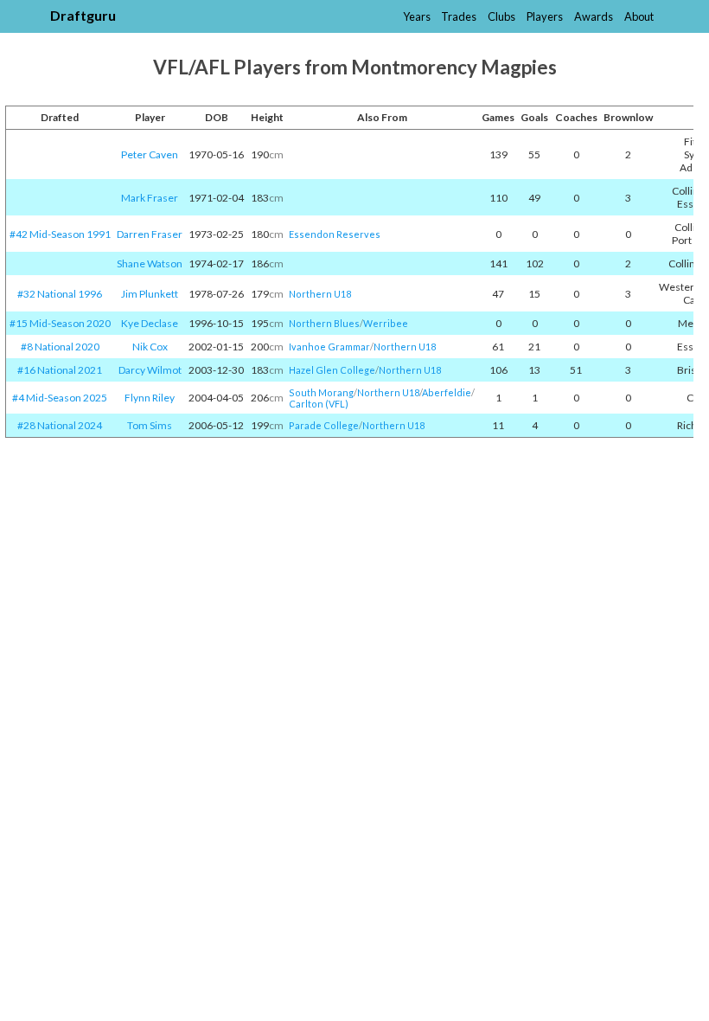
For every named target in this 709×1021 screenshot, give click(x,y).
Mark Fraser (149, 197)
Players (545, 16)
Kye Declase (149, 323)
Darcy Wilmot (150, 369)
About (639, 16)
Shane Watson (149, 263)
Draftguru (83, 15)
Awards (593, 16)
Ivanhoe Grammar (329, 346)
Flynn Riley (150, 397)
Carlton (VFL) (318, 403)
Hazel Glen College (332, 370)
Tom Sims (149, 425)
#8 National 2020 (60, 346)
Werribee (385, 323)
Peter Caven (149, 154)
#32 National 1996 (59, 293)
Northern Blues (324, 323)
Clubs (501, 16)
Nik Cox (150, 346)
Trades (458, 16)
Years (417, 16)
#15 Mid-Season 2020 (60, 323)
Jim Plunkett (149, 293)
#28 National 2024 (59, 425)
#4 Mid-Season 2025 (59, 397)
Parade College (324, 425)
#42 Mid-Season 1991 (60, 234)
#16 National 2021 (59, 369)
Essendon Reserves (334, 234)
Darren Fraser (149, 234)
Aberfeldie (446, 392)
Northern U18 (320, 293)
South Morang (321, 392)
